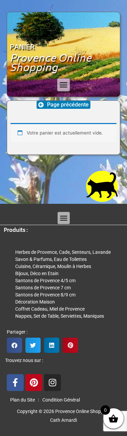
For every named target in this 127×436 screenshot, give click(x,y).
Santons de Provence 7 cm (43, 287)
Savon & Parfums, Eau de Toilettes (51, 259)
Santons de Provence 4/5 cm (45, 280)
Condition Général (60, 400)
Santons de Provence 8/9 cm (45, 294)
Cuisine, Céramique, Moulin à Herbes (53, 266)
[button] (63, 85)
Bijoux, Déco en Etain (37, 273)
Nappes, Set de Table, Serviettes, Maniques (59, 316)
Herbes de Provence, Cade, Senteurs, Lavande (63, 252)
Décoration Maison (35, 302)
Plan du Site (21, 400)
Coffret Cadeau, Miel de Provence (50, 309)
